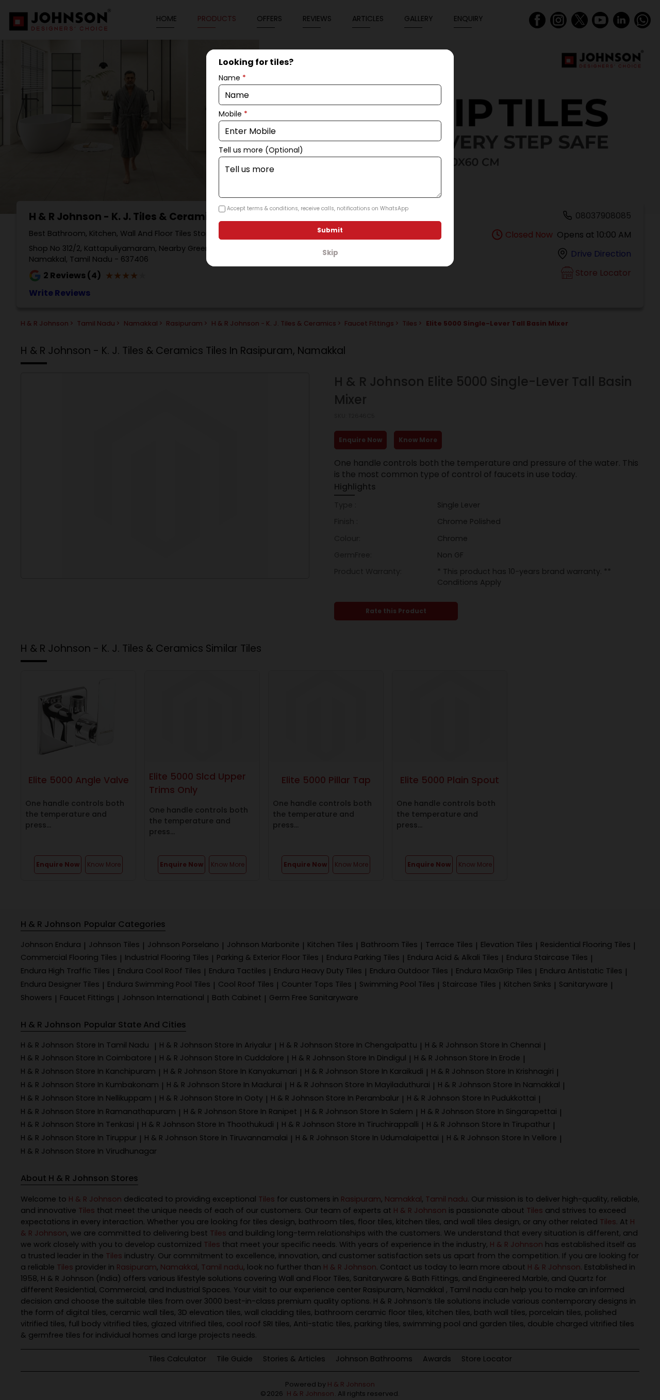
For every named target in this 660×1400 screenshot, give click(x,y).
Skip (330, 253)
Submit (330, 230)
